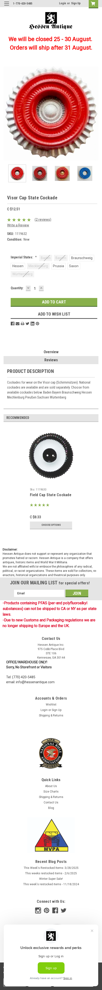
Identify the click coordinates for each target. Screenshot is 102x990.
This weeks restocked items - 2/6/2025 (51, 873)
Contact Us (51, 802)
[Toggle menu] (6, 6)
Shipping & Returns (51, 715)
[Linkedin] (32, 323)
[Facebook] (12, 323)
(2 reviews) (43, 219)
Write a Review (18, 225)
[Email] (17, 323)
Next (94, 113)
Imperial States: (24, 257)
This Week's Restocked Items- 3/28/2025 (51, 868)
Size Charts (51, 791)
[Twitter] (27, 323)
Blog (51, 808)
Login (62, 3)
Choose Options (51, 525)
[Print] (22, 323)
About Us (51, 786)
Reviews (51, 360)
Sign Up (76, 3)
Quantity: (17, 288)
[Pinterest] (37, 323)
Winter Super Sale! (51, 878)
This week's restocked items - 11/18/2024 (51, 884)
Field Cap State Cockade (50, 495)
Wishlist (51, 704)
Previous (7, 113)
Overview (51, 352)
